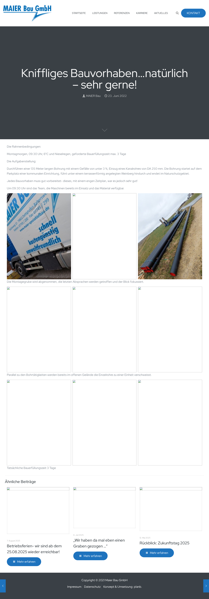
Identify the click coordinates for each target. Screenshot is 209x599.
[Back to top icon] (193, 592)
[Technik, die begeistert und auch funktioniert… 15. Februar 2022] (3, 585)
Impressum (74, 587)
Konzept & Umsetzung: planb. (122, 587)
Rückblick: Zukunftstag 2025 (164, 542)
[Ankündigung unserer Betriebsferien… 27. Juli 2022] (206, 585)
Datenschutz (92, 587)
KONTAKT (193, 13)
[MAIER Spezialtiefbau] (27, 13)
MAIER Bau (93, 96)
